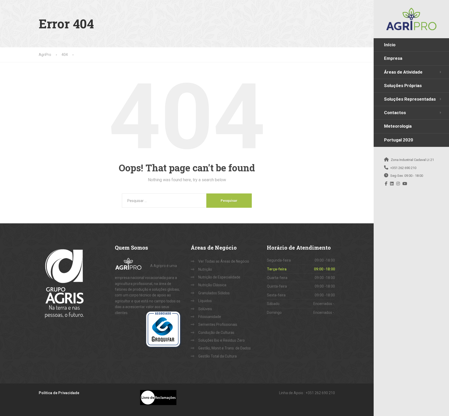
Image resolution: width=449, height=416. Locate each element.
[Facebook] (386, 183)
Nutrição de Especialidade (219, 277)
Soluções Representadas (410, 99)
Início (389, 44)
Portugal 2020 (398, 139)
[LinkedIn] (392, 183)
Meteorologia (398, 126)
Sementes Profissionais (217, 324)
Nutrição (205, 269)
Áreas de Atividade (403, 72)
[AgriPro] (411, 19)
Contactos (395, 112)
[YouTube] (405, 183)
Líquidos (205, 301)
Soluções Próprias (403, 85)
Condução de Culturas (216, 332)
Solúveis (205, 309)
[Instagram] (398, 183)
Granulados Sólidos (214, 293)
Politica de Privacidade (59, 393)
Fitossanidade (209, 317)
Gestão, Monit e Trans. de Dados (224, 348)
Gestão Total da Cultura (217, 356)
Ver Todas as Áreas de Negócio (223, 261)
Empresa (393, 58)
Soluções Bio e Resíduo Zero (221, 340)
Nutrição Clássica (212, 285)
